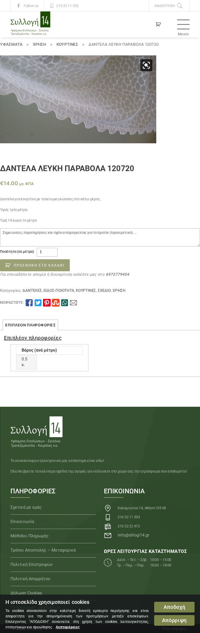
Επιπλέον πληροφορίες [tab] (30, 325)
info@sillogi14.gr (133, 535)
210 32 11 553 (67, 6)
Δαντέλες (32, 290)
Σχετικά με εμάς (26, 507)
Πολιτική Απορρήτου (30, 578)
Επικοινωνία (22, 521)
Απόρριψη (174, 620)
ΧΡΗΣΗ (39, 44)
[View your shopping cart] (158, 24)
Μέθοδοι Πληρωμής (29, 535)
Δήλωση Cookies (26, 593)
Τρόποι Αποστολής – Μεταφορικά (43, 550)
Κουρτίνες (67, 44)
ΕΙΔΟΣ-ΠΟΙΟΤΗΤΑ (58, 290)
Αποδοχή (174, 607)
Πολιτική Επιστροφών (31, 564)
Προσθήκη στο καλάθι (39, 265)
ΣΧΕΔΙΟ (104, 290)
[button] (146, 65)
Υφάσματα (11, 44)
